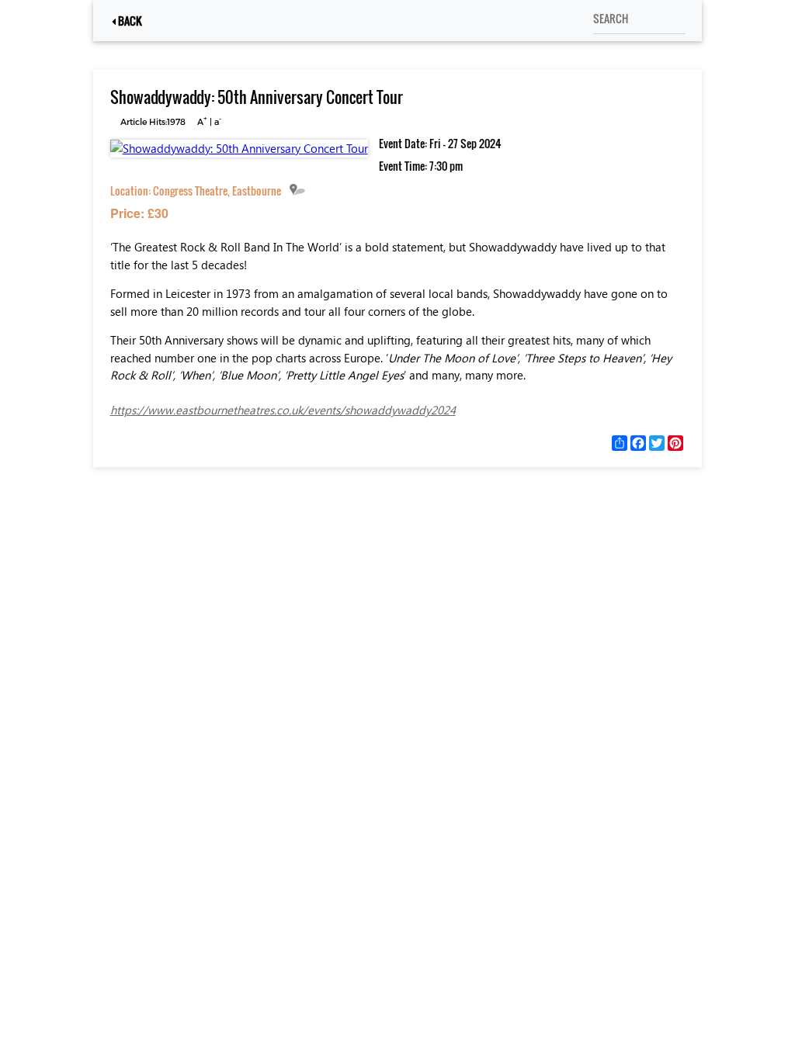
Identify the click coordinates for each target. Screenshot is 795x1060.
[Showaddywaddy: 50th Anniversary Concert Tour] (239, 148)
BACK (129, 20)
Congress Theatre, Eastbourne (217, 190)
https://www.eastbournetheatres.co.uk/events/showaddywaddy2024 (283, 409)
